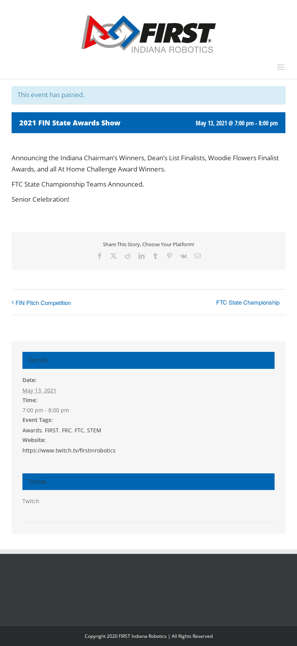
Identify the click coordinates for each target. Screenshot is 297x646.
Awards (32, 430)
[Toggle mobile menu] (281, 67)
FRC (67, 430)
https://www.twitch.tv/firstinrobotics (69, 450)
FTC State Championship (248, 302)
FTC (79, 430)
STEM (94, 430)
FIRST (52, 430)
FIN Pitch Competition (43, 302)
